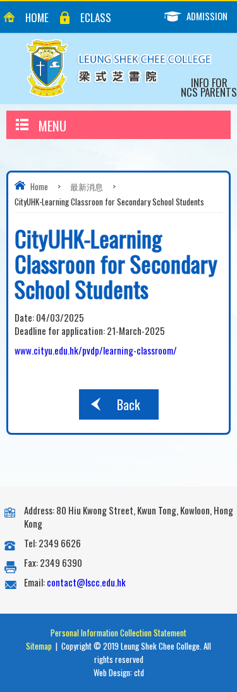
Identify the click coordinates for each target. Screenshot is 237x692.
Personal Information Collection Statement (118, 632)
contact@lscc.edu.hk (86, 582)
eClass (95, 17)
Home (37, 17)
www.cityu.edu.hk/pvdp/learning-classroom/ (96, 350)
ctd (139, 672)
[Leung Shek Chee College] (119, 68)
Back (128, 404)
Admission (207, 16)
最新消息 (86, 186)
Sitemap (39, 646)
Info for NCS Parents (209, 87)
